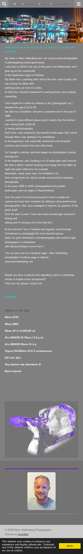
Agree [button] (70, 546)
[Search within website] (4, 4)
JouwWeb (23, 534)
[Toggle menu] (79, 4)
